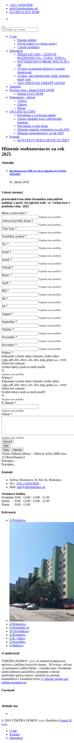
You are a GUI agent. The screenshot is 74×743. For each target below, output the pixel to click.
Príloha (7, 352)
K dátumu (9, 402)
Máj (5, 290)
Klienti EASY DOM (30, 93)
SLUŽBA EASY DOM (24, 12)
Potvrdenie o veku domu (32, 126)
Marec (7, 275)
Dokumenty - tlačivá (22, 97)
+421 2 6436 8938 (21, 5)
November (9, 337)
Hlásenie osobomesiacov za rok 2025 (40, 133)
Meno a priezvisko (14, 213)
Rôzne (21, 108)
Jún (5, 298)
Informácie (16, 50)
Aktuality (15, 86)
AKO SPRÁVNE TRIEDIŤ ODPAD (41, 83)
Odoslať (7, 441)
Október (8, 329)
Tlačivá (22, 101)
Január (7, 259)
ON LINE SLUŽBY (22, 111)
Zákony (22, 104)
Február (8, 267)
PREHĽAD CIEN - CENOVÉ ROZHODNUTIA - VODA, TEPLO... (42, 56)
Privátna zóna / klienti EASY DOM (31, 90)
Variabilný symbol (14, 236)
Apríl (6, 283)
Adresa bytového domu (17, 220)
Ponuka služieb (26, 40)
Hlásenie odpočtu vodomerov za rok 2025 (43, 129)
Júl (4, 306)
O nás (13, 36)
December (9, 345)
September (9, 321)
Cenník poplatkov (28, 47)
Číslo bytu (9, 228)
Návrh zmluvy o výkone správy (37, 43)
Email (6, 251)
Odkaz (7, 414)
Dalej (6, 449)
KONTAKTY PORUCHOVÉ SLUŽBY (43, 140)
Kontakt (14, 136)
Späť (6, 445)
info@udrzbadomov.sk (23, 8)
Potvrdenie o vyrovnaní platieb (36, 115)
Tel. (5, 244)
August (7, 314)
